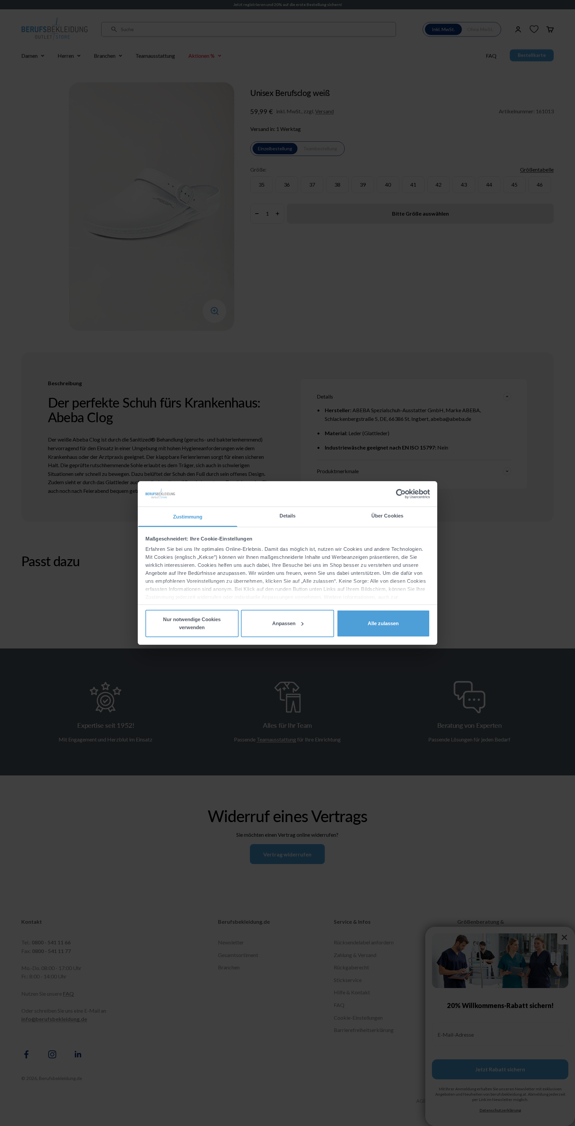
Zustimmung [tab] (188, 517)
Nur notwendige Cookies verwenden (192, 623)
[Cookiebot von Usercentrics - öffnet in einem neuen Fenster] (401, 494)
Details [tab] (288, 516)
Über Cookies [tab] (387, 516)
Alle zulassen (383, 623)
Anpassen (283, 623)
